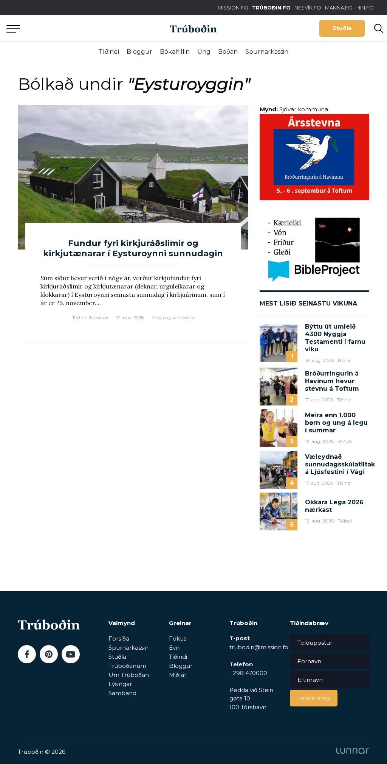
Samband (122, 693)
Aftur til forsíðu (70, 28)
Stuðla (342, 28)
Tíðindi (109, 51)
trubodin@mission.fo (258, 647)
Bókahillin (175, 51)
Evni (175, 647)
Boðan (228, 51)
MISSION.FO (233, 8)
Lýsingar (120, 684)
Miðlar (177, 674)
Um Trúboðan (128, 674)
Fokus (177, 638)
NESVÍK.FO (307, 8)
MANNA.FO (339, 8)
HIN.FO (365, 8)
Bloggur (139, 51)
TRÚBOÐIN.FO (271, 8)
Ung (204, 51)
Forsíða (118, 638)
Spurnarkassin (266, 51)
